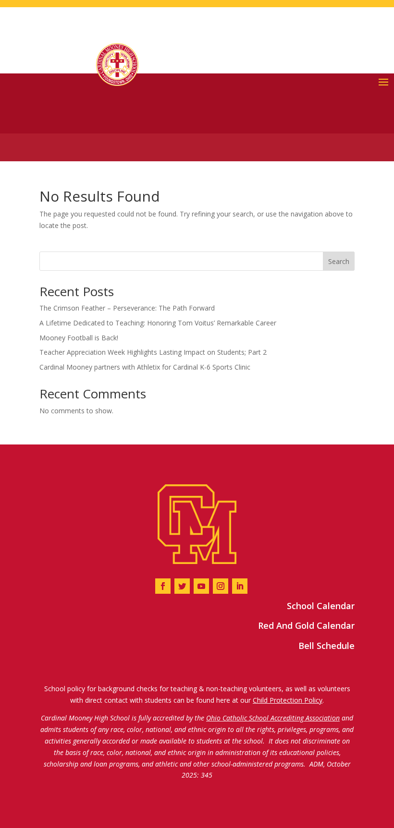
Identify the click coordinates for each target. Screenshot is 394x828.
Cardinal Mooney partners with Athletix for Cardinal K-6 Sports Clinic (144, 367)
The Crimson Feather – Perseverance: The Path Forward (127, 307)
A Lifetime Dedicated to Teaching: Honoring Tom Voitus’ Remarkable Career (157, 322)
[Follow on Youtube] (201, 586)
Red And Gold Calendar (306, 625)
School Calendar (321, 606)
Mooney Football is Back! (78, 337)
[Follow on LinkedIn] (239, 586)
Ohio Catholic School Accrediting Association (273, 717)
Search (338, 261)
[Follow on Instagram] (220, 586)
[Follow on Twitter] (182, 586)
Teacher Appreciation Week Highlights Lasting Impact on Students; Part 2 (153, 352)
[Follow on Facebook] (163, 586)
